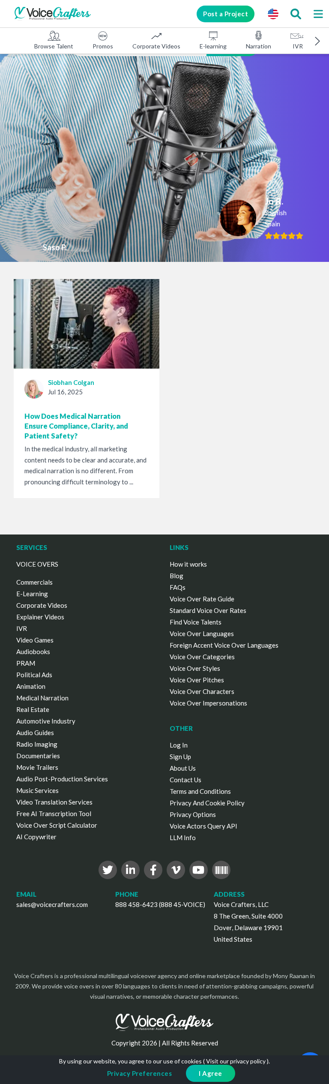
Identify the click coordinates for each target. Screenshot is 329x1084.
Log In (179, 745)
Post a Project (225, 14)
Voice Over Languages (202, 633)
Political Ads (34, 675)
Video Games (35, 640)
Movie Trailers (37, 767)
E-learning (213, 46)
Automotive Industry (45, 721)
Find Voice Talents (195, 622)
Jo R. (274, 201)
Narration (258, 46)
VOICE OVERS (37, 564)
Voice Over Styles (195, 668)
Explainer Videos (40, 617)
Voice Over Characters (202, 691)
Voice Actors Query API (203, 826)
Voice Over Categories (202, 657)
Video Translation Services (54, 802)
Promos (103, 46)
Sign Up (180, 756)
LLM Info (183, 837)
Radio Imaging (36, 744)
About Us (183, 768)
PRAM (25, 663)
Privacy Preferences (139, 1073)
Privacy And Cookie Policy (207, 803)
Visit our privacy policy (236, 1061)
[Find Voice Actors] (295, 13)
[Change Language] (273, 13)
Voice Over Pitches (197, 680)
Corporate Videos (156, 46)
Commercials (34, 582)
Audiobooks (33, 651)
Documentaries (38, 756)
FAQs (177, 587)
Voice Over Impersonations (208, 703)
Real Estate (32, 709)
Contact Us (185, 780)
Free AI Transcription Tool (53, 813)
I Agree (210, 1073)
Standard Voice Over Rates (208, 610)
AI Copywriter (36, 837)
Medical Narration (42, 698)
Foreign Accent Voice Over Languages (224, 645)
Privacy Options (193, 814)
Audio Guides (35, 732)
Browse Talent (53, 46)
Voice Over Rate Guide (202, 599)
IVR (298, 46)
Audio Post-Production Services (62, 779)
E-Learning (32, 594)
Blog (176, 576)
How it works (188, 564)
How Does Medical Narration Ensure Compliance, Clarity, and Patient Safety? (76, 426)
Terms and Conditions (200, 791)
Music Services (37, 790)
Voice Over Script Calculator (56, 825)
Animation (30, 686)
